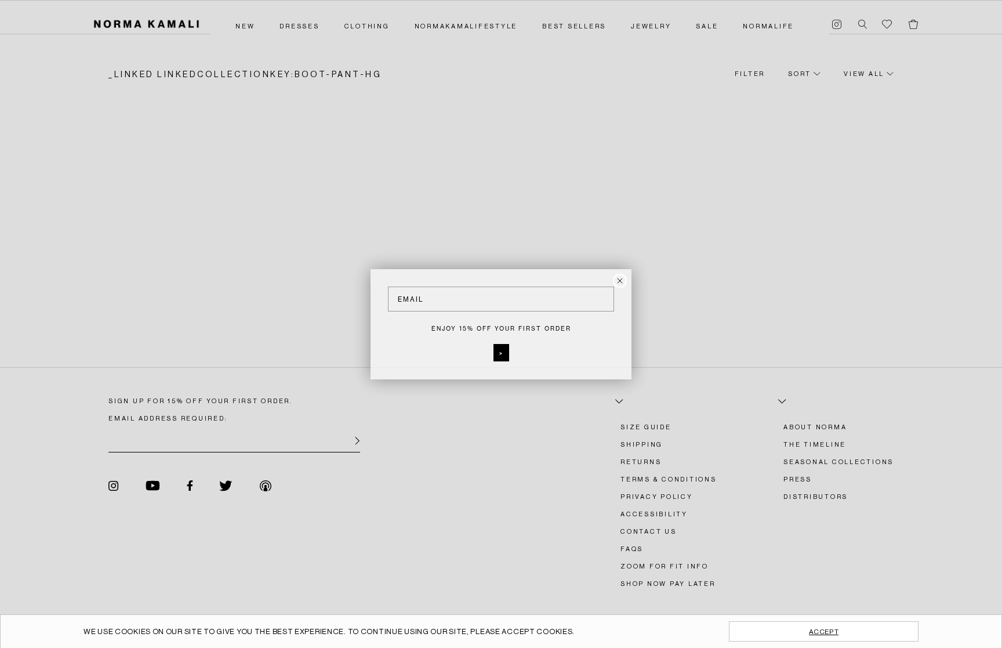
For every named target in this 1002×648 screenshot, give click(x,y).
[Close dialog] (620, 281)
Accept (823, 632)
